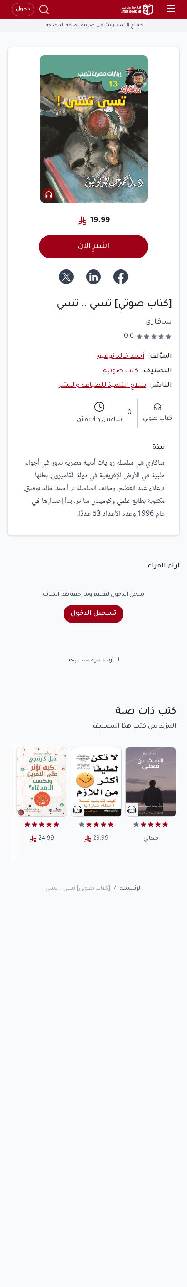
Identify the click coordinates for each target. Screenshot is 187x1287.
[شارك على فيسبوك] (121, 277)
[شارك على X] (66, 277)
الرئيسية (131, 889)
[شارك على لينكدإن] (93, 277)
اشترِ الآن (93, 247)
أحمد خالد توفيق (120, 356)
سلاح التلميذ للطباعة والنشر (102, 386)
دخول (23, 9)
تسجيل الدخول (93, 614)
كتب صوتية (120, 371)
